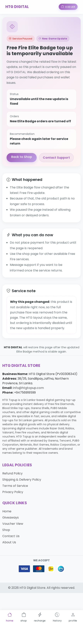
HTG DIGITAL (17, 6)
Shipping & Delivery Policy (21, 479)
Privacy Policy (12, 492)
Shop (6, 530)
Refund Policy (12, 473)
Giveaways (10, 517)
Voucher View (12, 523)
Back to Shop (21, 157)
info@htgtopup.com (28, 388)
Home (6, 511)
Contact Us (10, 536)
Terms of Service (15, 486)
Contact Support (56, 157)
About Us (9, 542)
